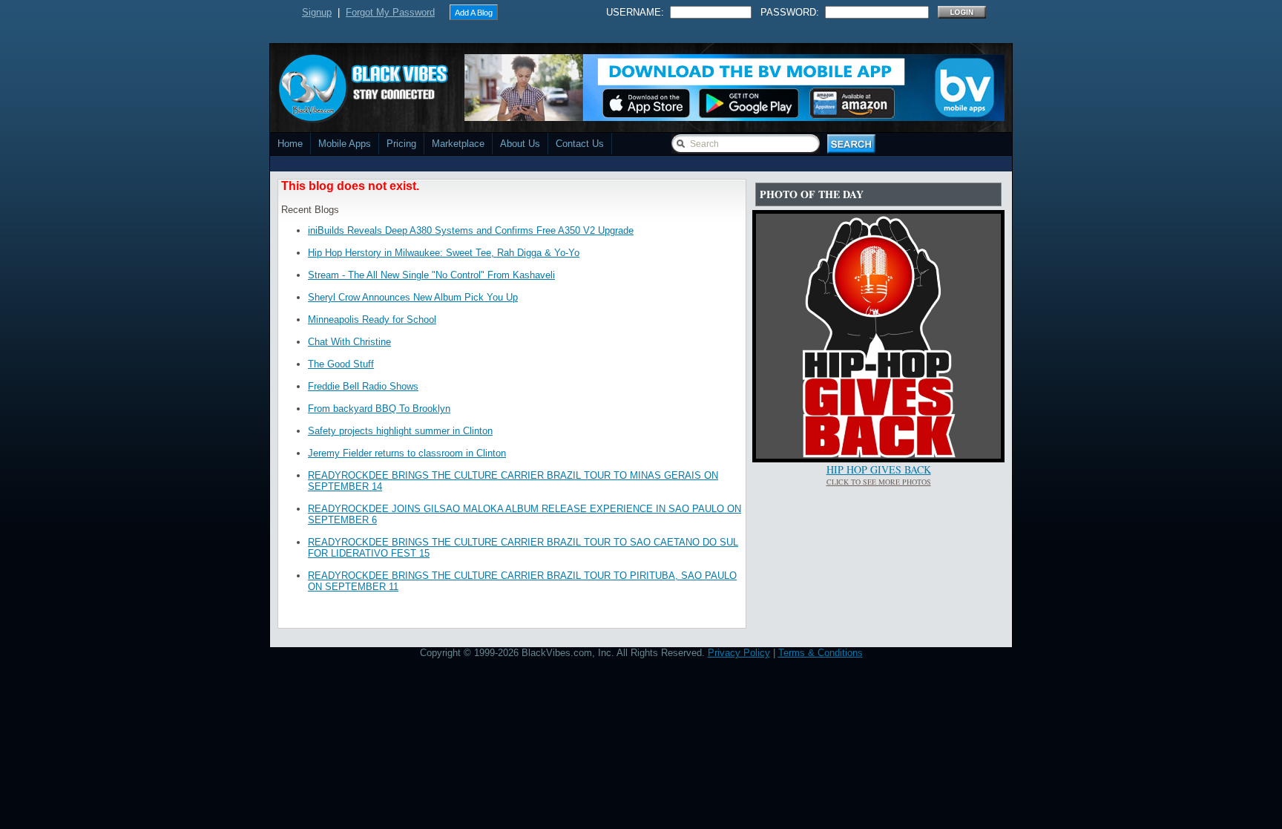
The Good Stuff (341, 364)
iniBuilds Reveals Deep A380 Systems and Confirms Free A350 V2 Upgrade (471, 230)
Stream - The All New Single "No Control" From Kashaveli (431, 275)
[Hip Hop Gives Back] (878, 455)
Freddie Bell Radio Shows (363, 386)
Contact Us (580, 143)
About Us (520, 143)
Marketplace (458, 143)
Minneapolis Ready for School (372, 319)
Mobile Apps (344, 143)
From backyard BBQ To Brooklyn (379, 408)
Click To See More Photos (878, 481)
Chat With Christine (349, 341)
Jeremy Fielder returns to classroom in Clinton (407, 453)
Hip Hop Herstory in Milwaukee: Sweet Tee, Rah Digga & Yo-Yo (443, 252)
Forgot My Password (390, 12)
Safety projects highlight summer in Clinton (400, 430)
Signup (317, 12)
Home (290, 143)
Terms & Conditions (820, 652)
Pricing (401, 143)
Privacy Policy (739, 652)
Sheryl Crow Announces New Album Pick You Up (413, 297)
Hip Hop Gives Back (878, 469)
